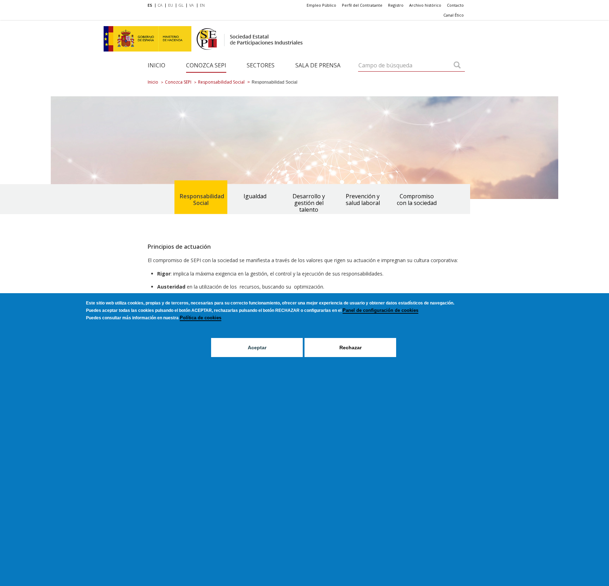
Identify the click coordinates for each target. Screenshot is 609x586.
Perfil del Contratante (362, 5)
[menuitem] (151, 5)
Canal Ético (453, 15)
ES (150, 5)
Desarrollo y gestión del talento (309, 202)
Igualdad (255, 196)
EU (170, 5)
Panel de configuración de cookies (380, 310)
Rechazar (350, 347)
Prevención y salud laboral (363, 199)
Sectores (261, 65)
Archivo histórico (425, 5)
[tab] (200, 197)
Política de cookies (200, 317)
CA (160, 5)
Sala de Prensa (317, 65)
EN (202, 5)
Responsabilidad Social (221, 82)
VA (191, 5)
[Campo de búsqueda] (457, 65)
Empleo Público (321, 5)
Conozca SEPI (206, 65)
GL (181, 5)
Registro (396, 5)
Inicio (156, 65)
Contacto (455, 5)
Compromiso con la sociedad (417, 199)
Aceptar (257, 347)
